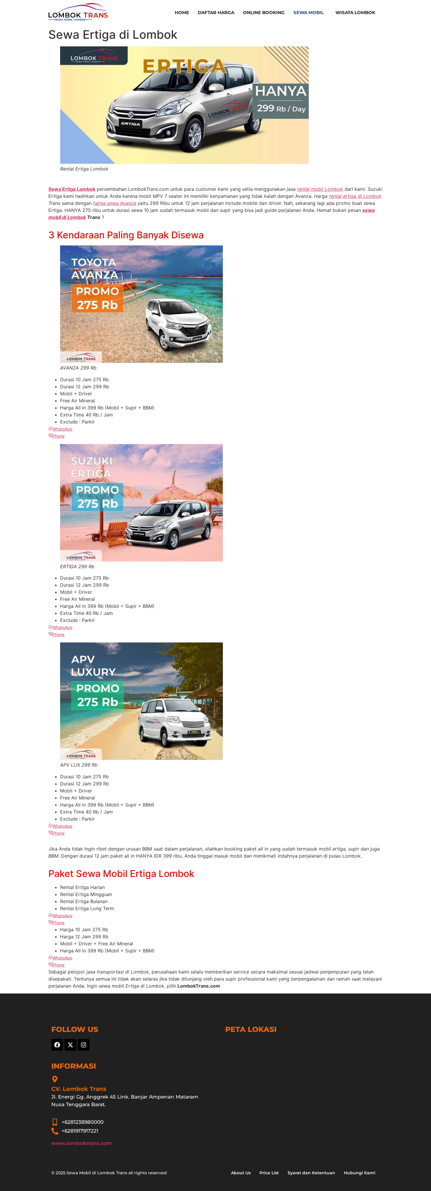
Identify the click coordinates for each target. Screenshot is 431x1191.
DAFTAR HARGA (216, 12)
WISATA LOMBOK (355, 12)
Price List (269, 1172)
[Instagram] (83, 1045)
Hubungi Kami (359, 1172)
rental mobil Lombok (320, 189)
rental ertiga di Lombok (355, 196)
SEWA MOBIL (308, 12)
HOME (182, 12)
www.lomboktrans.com (81, 1143)
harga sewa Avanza (114, 203)
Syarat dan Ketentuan (311, 1172)
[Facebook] (57, 1045)
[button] (310, 12)
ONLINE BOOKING (264, 12)
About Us (241, 1172)
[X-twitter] (70, 1045)
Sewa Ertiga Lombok (71, 189)
